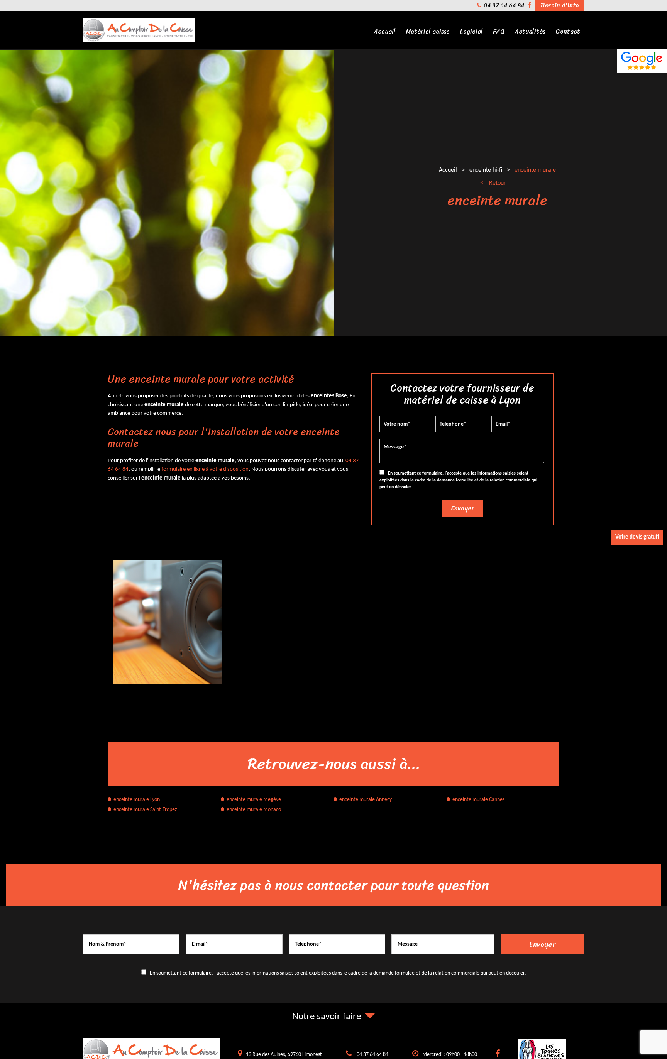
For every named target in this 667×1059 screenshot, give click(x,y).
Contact (567, 31)
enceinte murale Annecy (365, 799)
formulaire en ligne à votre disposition (205, 470)
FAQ (498, 31)
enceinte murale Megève (254, 799)
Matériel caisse (428, 31)
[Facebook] (530, 5)
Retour (497, 183)
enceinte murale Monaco (254, 809)
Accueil (385, 31)
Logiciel (471, 31)
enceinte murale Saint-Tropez (145, 809)
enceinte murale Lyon (136, 799)
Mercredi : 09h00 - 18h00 (449, 1054)
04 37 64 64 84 (504, 6)
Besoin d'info (560, 5)
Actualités (530, 31)
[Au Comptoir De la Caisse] (139, 41)
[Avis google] (642, 61)
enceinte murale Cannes (478, 799)
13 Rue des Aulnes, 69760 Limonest (284, 1054)
